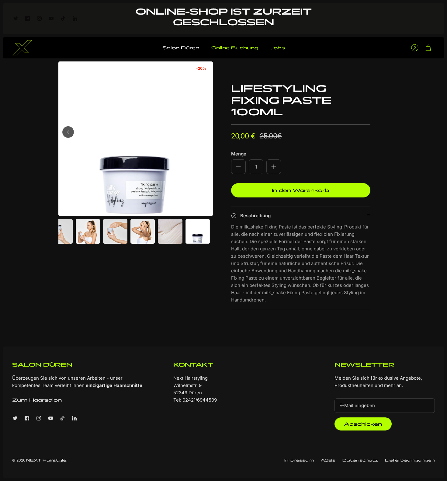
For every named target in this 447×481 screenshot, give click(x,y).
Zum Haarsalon (37, 400)
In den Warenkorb (300, 190)
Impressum (299, 460)
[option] (135, 138)
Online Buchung (234, 48)
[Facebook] (27, 18)
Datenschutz (360, 460)
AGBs (328, 460)
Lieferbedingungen (410, 460)
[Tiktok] (63, 18)
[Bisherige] (68, 132)
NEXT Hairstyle (46, 460)
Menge (238, 154)
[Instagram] (39, 18)
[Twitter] (16, 18)
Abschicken (363, 424)
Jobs (278, 48)
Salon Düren (180, 48)
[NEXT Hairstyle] (22, 48)
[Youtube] (51, 18)
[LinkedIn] (75, 18)
